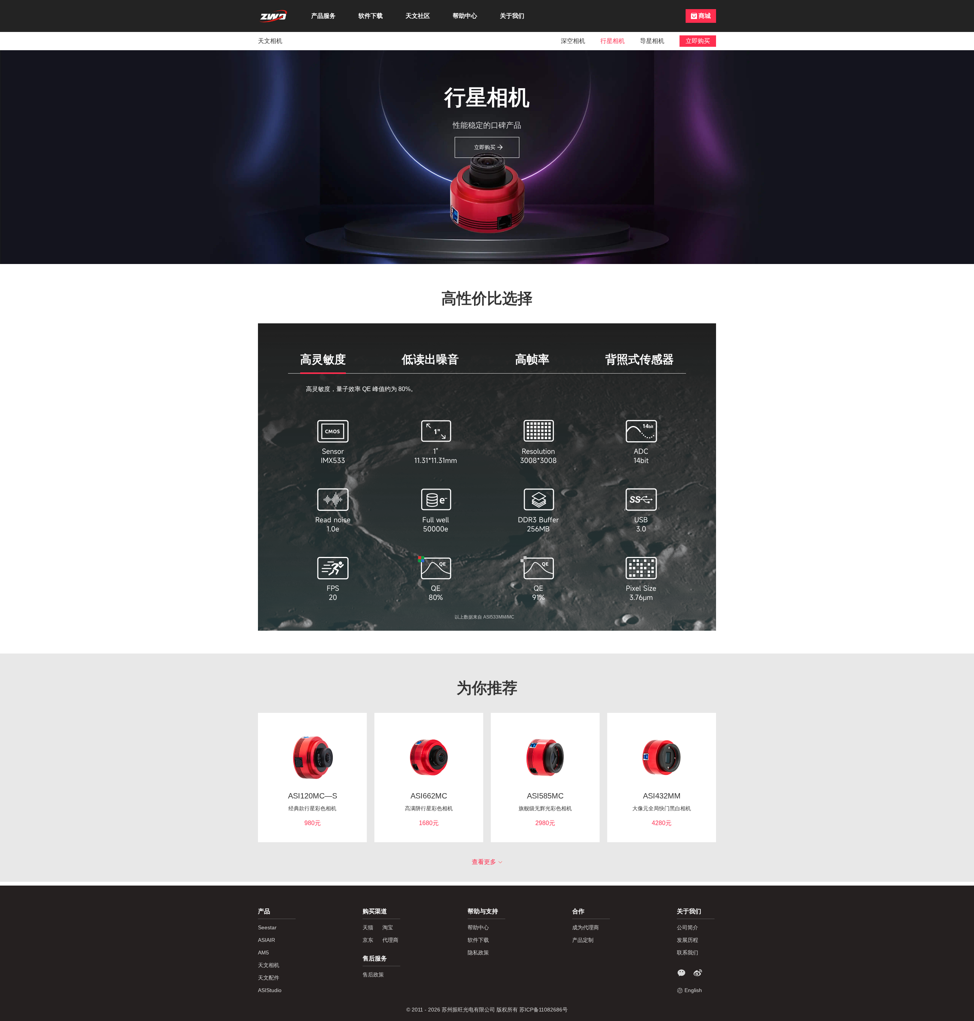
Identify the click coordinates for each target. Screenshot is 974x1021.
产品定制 (583, 940)
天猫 (368, 927)
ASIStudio (270, 990)
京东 (368, 940)
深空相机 (573, 41)
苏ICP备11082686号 (543, 1010)
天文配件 (268, 978)
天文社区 (418, 16)
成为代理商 (585, 927)
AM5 (263, 952)
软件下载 (370, 16)
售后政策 (373, 975)
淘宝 (387, 927)
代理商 (390, 940)
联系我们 (687, 952)
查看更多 (484, 862)
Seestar (267, 927)
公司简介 (687, 927)
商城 (705, 16)
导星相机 (652, 41)
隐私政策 (478, 952)
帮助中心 (465, 16)
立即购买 (484, 147)
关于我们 (512, 16)
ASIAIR (266, 940)
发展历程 (687, 940)
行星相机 (612, 41)
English (693, 990)
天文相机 (270, 41)
